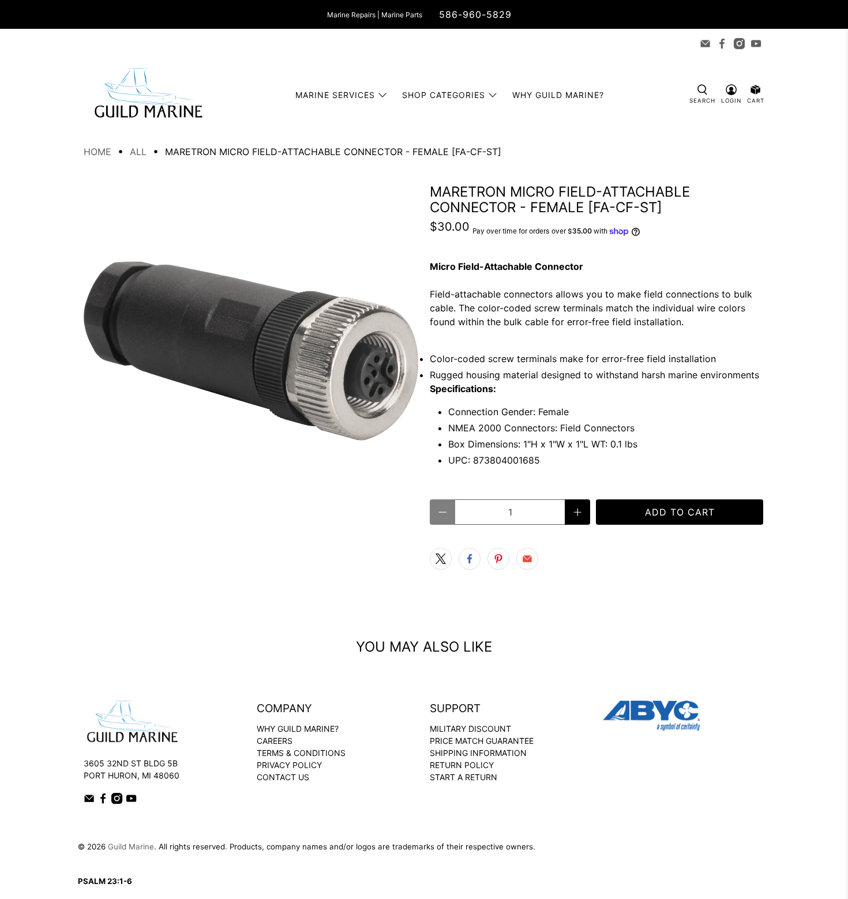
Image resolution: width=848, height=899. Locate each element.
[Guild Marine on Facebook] (721, 43)
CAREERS (274, 741)
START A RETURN (463, 777)
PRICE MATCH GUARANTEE (482, 741)
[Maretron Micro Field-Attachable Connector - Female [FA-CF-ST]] (251, 351)
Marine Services (335, 95)
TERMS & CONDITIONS (301, 753)
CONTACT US (283, 777)
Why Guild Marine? (558, 95)
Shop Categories (443, 95)
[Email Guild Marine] (705, 43)
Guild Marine (131, 846)
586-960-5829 (475, 14)
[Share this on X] (441, 559)
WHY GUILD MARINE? (298, 729)
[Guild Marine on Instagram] (739, 43)
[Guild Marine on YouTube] (756, 43)
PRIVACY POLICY (289, 765)
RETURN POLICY (462, 765)
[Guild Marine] (148, 95)
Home (97, 151)
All (138, 151)
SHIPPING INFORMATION (478, 753)
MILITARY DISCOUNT (470, 729)
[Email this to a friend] (527, 559)
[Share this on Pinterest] (498, 559)
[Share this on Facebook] (470, 559)
